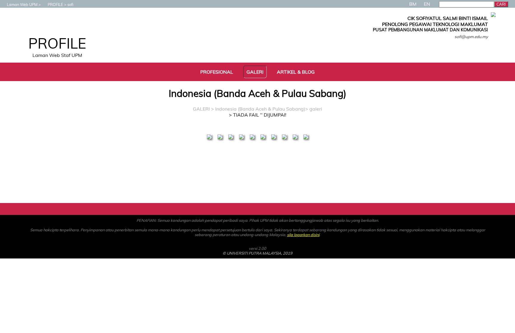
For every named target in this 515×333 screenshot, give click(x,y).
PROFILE (55, 4)
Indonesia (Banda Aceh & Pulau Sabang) (260, 109)
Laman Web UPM (22, 4)
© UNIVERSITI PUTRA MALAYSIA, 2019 (257, 253)
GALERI (201, 109)
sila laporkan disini (303, 234)
